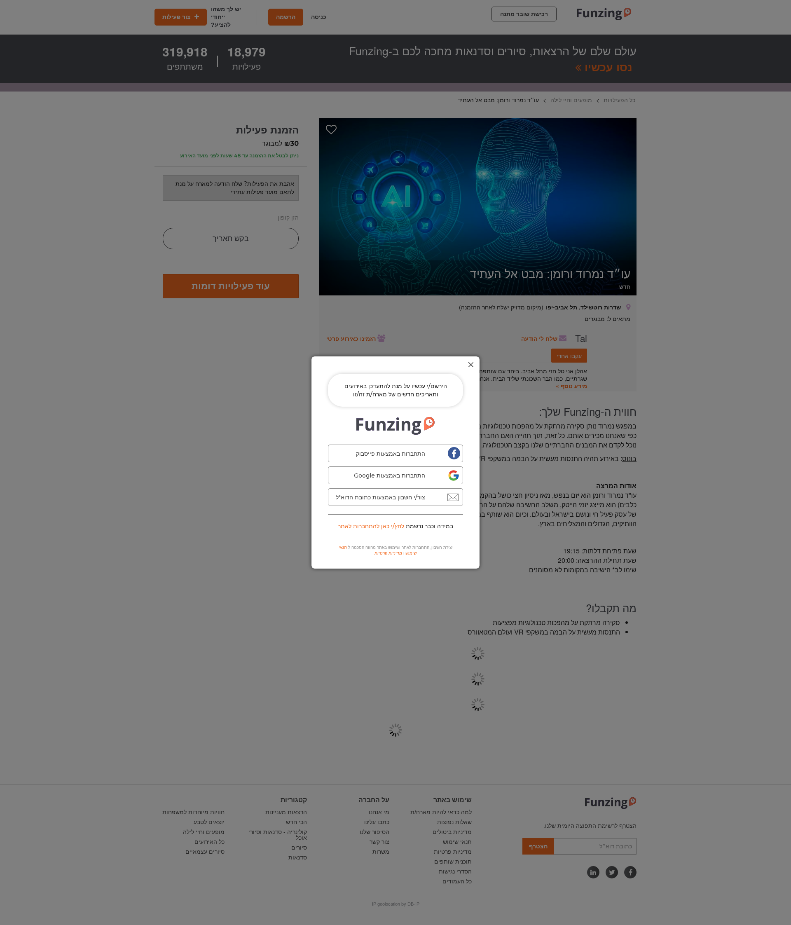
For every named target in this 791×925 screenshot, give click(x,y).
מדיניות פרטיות (388, 553)
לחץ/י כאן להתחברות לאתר (371, 526)
